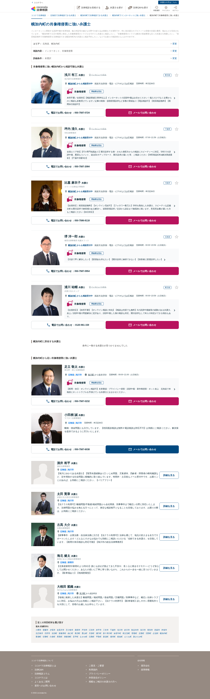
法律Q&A (39, 669)
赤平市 (98, 630)
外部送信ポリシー (97, 677)
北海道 (71, 375)
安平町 (75, 637)
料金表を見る (96, 91)
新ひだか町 (137, 637)
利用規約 (93, 669)
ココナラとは (41, 677)
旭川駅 (91, 375)
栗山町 (84, 633)
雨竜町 (134, 633)
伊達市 (164, 630)
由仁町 (70, 633)
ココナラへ (38, 3)
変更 (174, 43)
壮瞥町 (45, 637)
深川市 (143, 630)
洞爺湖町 (67, 637)
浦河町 (113, 637)
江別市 (91, 630)
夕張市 (52, 630)
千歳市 (113, 630)
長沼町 (77, 633)
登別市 (150, 630)
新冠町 (106, 637)
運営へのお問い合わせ (45, 685)
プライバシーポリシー (99, 673)
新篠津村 (62, 633)
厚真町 (59, 637)
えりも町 (128, 637)
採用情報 (145, 669)
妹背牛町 (117, 633)
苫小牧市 (69, 630)
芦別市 (84, 630)
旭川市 (79, 375)
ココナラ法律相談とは (45, 665)
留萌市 (71, 562)
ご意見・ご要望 (96, 665)
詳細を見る (169, 475)
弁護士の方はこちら (168, 2)
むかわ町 (83, 637)
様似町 (120, 637)
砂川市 (127, 630)
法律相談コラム (42, 673)
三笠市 (106, 630)
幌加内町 (72, 83)
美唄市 (77, 630)
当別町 (54, 633)
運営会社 (145, 665)
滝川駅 (82, 593)
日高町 (91, 637)
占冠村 (155, 633)
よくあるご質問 (42, 681)
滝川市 (71, 593)
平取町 (98, 637)
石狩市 (47, 633)
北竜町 (141, 633)
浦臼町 (98, 633)
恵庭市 (157, 630)
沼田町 (148, 633)
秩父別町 (126, 633)
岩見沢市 (60, 630)
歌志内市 (135, 630)
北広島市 (39, 633)
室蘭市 (45, 630)
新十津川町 (107, 633)
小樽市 (38, 630)
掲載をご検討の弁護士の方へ (103, 681)
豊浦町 (38, 637)
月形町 (91, 633)
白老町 (52, 637)
